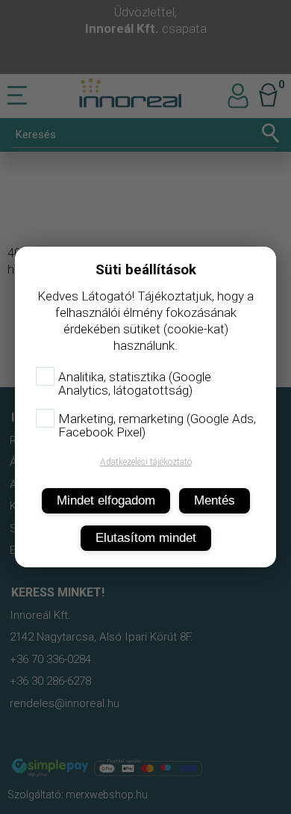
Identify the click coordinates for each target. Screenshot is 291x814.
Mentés (214, 500)
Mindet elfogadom (106, 500)
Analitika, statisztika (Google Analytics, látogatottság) (134, 383)
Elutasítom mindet (146, 538)
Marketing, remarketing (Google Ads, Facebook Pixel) (157, 425)
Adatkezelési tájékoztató (146, 462)
